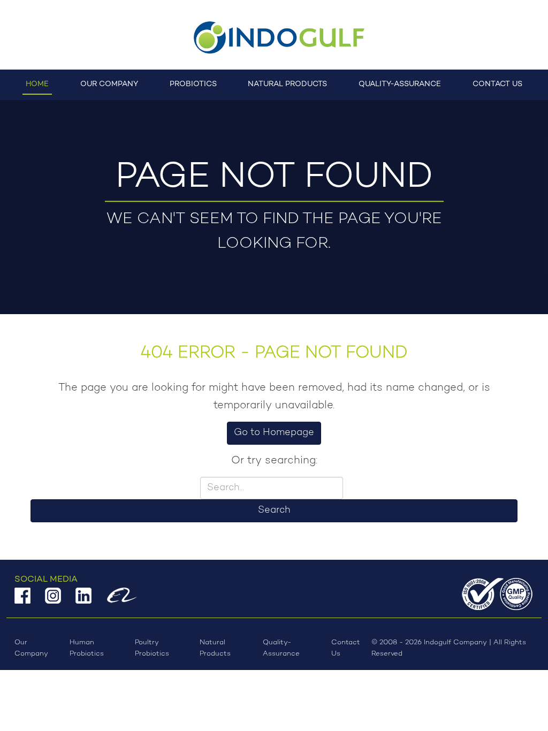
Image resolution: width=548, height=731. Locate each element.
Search (274, 510)
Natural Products (287, 84)
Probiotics (193, 84)
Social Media (46, 579)
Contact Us (497, 84)
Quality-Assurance (400, 84)
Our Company (109, 84)
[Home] (274, 37)
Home (37, 84)
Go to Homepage (274, 433)
